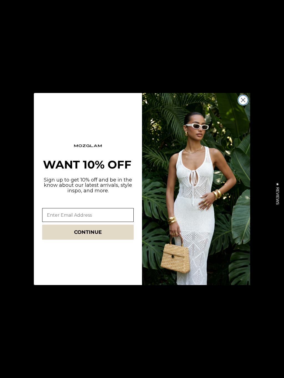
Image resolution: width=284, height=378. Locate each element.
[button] (277, 193)
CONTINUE (88, 232)
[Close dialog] (243, 100)
